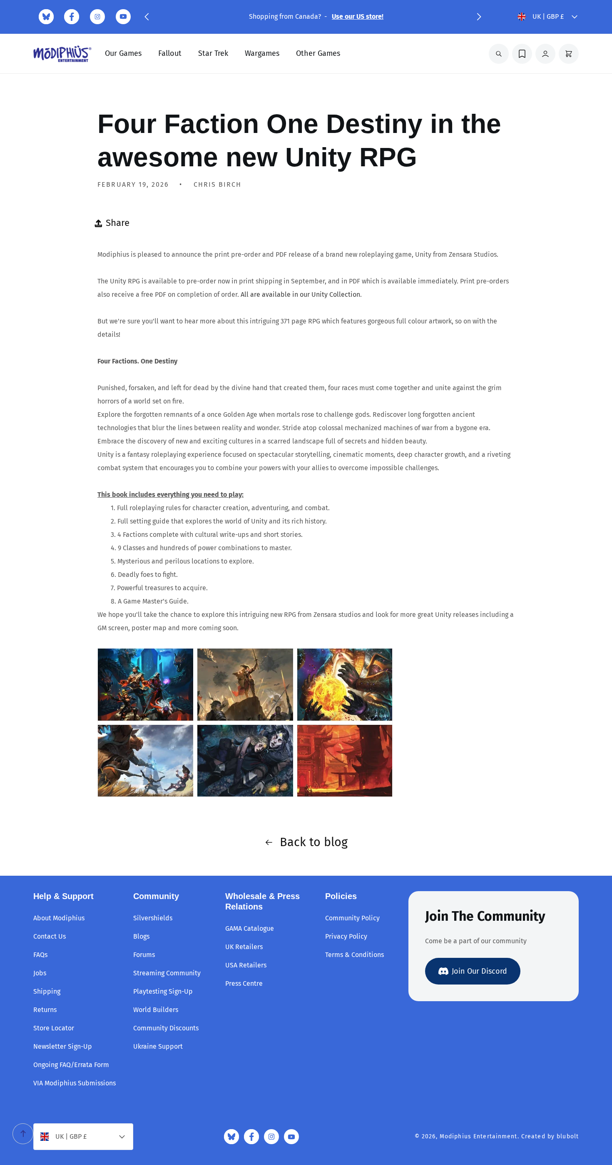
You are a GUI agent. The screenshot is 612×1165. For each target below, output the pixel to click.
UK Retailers (244, 947)
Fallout (170, 53)
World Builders (155, 1010)
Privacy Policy (346, 936)
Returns (45, 1010)
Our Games (123, 53)
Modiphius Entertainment (478, 1136)
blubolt (568, 1136)
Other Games (318, 53)
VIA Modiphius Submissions (74, 1083)
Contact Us (49, 936)
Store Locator (53, 1028)
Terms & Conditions (354, 955)
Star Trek (213, 53)
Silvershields (152, 918)
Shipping (46, 991)
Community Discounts (166, 1028)
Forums (144, 955)
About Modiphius (59, 918)
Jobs (39, 973)
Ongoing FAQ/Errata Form (71, 1065)
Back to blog (314, 842)
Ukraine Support (158, 1046)
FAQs (40, 955)
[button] (146, 17)
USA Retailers (245, 965)
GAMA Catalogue (249, 928)
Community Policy (352, 918)
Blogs (141, 936)
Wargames (262, 53)
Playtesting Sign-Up (163, 991)
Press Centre (244, 983)
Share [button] (117, 222)
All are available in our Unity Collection (300, 294)
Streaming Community (167, 973)
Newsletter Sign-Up (62, 1046)
